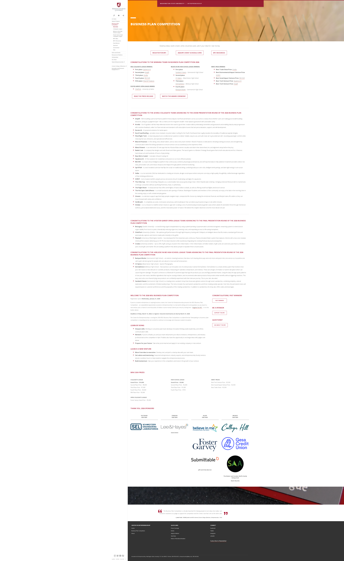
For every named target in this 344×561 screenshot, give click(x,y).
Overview (115, 26)
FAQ (114, 50)
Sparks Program (116, 21)
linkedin (123, 556)
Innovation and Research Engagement (118, 69)
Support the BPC (219, 313)
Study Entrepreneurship (117, 62)
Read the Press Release (143, 96)
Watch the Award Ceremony (174, 96)
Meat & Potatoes (148, 81)
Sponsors (115, 45)
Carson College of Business (118, 66)
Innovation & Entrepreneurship (138, 556)
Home (114, 19)
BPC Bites (115, 38)
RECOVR (147, 78)
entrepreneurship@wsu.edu (185, 556)
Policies (122, 559)
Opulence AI (147, 69)
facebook (114, 556)
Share (123, 15)
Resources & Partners (117, 55)
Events (172, 531)
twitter (117, 556)
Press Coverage (175, 528)
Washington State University (119, 7)
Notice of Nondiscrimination (178, 538)
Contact (118, 15)
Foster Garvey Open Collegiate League (118, 35)
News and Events (116, 52)
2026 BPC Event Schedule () (190, 53)
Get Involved (116, 47)
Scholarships (115, 57)
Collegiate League (117, 29)
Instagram (212, 533)
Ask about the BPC (220, 325)
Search (114, 15)
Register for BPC (159, 53)
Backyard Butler (181, 90)
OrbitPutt (138, 89)
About (133, 533)
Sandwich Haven (181, 72)
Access (117, 559)
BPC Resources (117, 41)
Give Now (173, 536)
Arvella (146, 75)
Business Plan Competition (115, 24)
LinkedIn (212, 536)
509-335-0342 (196, 556)
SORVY (218, 75)
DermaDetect (180, 84)
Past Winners (116, 43)
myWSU (113, 559)
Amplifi (147, 72)
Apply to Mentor (175, 533)
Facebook (212, 528)
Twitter (212, 531)
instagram (120, 556)
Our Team (114, 59)
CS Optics (179, 78)
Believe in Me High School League (117, 32)
